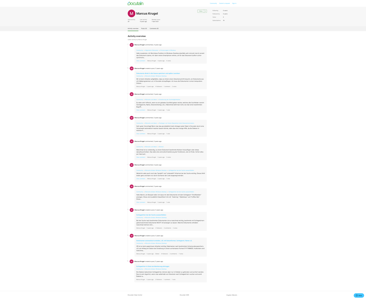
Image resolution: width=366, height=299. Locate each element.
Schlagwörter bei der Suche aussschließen (181, 170)
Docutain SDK (184, 295)
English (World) (232, 295)
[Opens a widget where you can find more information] (359, 295)
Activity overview (133, 28)
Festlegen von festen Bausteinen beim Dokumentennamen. (176, 123)
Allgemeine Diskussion (151, 50)
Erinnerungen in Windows (168, 50)
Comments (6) (154, 28)
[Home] (135, 3)
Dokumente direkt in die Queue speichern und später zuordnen (158, 73)
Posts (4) (144, 28)
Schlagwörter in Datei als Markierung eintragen (152, 266)
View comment (140, 60)
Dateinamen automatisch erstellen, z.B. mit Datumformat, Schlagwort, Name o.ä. (164, 241)
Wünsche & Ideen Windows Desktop (156, 76)
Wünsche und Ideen (151, 99)
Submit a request (224, 3)
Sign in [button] (234, 3)
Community (213, 3)
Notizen (161, 146)
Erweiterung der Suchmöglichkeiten (169, 99)
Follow (201, 11)
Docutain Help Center (135, 295)
